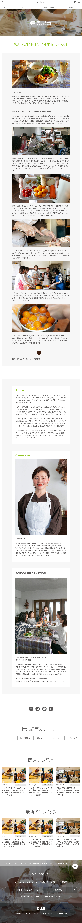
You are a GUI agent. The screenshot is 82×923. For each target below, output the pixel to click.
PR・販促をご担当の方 (47, 7)
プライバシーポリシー (32, 914)
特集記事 (23, 863)
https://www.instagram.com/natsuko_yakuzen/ (44, 681)
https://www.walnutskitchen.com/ (33, 678)
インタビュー (57, 738)
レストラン (9, 742)
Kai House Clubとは (74, 7)
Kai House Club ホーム (8, 863)
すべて (9, 738)
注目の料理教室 (25, 738)
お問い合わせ (62, 914)
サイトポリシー (49, 914)
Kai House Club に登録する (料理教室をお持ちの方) (41, 896)
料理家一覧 (44, 882)
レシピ (3, 7)
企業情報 (18, 914)
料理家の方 (60, 890)
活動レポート (41, 738)
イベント (23, 7)
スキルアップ (73, 738)
